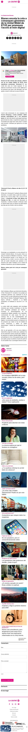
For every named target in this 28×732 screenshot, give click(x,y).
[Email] (21, 38)
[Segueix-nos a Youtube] (18, 704)
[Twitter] (10, 38)
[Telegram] (18, 38)
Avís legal (14, 707)
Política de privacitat (14, 709)
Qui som (14, 713)
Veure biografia (9, 350)
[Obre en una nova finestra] (8, 723)
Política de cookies (14, 711)
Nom (2, 647)
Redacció (15, 33)
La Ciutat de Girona (7, 15)
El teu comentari (4, 661)
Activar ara (9, 76)
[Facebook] (7, 38)
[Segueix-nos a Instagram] (15, 704)
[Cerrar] (26, 727)
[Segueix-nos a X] (12, 704)
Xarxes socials (14, 716)
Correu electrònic (5, 654)
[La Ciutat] (14, 2)
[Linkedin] (13, 38)
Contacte (14, 715)
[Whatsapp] (15, 38)
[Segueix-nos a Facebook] (9, 704)
